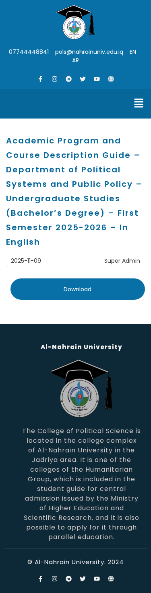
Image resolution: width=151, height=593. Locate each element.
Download (77, 289)
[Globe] (111, 79)
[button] (139, 103)
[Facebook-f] (40, 79)
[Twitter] (83, 79)
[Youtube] (97, 79)
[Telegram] (68, 79)
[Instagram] (54, 79)
